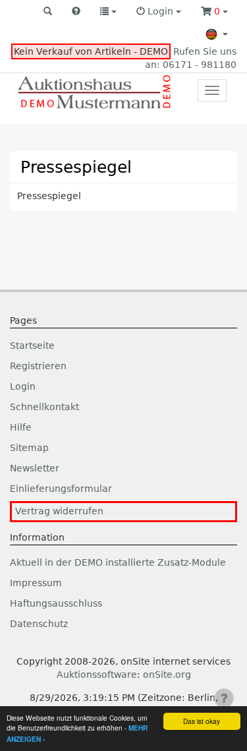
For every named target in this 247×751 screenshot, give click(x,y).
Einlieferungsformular (61, 488)
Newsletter (34, 468)
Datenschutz (39, 623)
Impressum (36, 583)
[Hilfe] (76, 12)
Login (23, 386)
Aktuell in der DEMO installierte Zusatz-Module (118, 562)
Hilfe (21, 427)
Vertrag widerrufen (59, 511)
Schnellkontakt (44, 407)
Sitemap (29, 447)
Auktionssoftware (97, 674)
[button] (48, 12)
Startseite (32, 345)
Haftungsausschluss (56, 603)
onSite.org (167, 674)
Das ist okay (201, 721)
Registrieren (38, 366)
